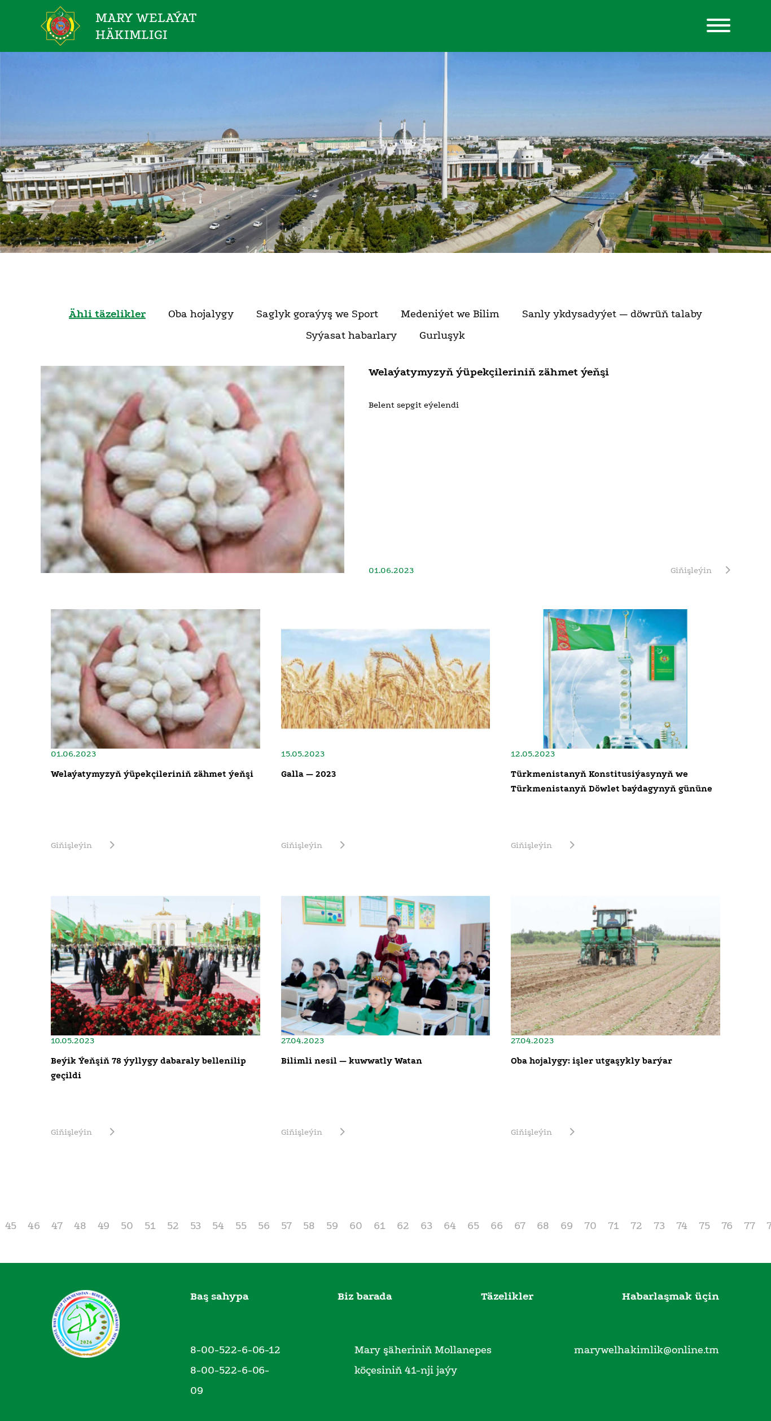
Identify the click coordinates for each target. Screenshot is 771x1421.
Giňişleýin (691, 570)
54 (218, 1225)
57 (286, 1225)
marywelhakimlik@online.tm (646, 1350)
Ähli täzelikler (107, 313)
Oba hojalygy (201, 313)
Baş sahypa (219, 1296)
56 (264, 1225)
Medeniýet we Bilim (450, 313)
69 (566, 1225)
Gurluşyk (442, 335)
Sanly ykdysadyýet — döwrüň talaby (612, 313)
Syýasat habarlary (351, 335)
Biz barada (365, 1296)
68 (543, 1225)
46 (34, 1225)
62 (403, 1225)
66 (496, 1225)
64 (450, 1225)
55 (241, 1225)
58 (309, 1225)
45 (10, 1225)
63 (426, 1225)
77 (749, 1225)
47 (57, 1225)
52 (173, 1225)
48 (80, 1225)
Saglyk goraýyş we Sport (317, 313)
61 (380, 1225)
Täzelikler (507, 1296)
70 (590, 1225)
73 (659, 1225)
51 (150, 1225)
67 (519, 1225)
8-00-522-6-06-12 (235, 1350)
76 (727, 1225)
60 (355, 1225)
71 (613, 1225)
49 (103, 1225)
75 (704, 1225)
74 (681, 1225)
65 (473, 1225)
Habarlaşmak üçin (670, 1296)
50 (127, 1225)
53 (195, 1225)
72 (636, 1225)
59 (332, 1225)
